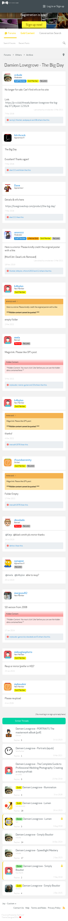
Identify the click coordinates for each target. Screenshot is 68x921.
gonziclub (22, 637)
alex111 (12, 170)
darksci (12, 546)
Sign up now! (34, 25)
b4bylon (19, 271)
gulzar (26, 385)
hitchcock (20, 135)
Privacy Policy (54, 908)
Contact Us (18, 908)
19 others (36, 385)
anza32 (18, 889)
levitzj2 (12, 120)
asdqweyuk (27, 120)
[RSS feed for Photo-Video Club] (63, 908)
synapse (19, 561)
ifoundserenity (22, 460)
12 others (41, 271)
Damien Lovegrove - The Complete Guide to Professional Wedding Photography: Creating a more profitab (39, 767)
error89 (19, 775)
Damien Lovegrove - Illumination (39, 787)
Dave (17, 185)
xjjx (17, 822)
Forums (12, 33)
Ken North (19, 873)
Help (27, 908)
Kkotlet (19, 120)
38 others (39, 120)
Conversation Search (50, 33)
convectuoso (20, 806)
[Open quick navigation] (63, 55)
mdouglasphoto (23, 652)
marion (21, 385)
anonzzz (19, 232)
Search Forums (9, 43)
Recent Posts (24, 43)
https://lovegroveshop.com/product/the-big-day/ (30, 206)
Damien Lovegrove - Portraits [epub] (35, 748)
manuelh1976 (14, 444)
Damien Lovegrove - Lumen (36, 803)
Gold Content (28, 33)
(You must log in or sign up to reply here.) (51, 714)
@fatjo (8, 534)
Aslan (21, 170)
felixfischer (20, 751)
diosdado (19, 520)
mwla (17, 337)
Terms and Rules (38, 908)
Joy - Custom (8, 903)
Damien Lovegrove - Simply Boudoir (34, 834)
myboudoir (13, 385)
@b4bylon (20, 575)
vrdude (18, 75)
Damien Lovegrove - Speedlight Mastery (37, 850)
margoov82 (20, 593)
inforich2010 (28, 271)
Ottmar (18, 735)
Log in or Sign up (55, 6)
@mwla (9, 575)
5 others (40, 637)
